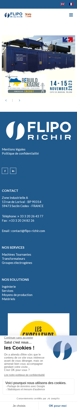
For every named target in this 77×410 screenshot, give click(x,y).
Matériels (8, 299)
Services (7, 290)
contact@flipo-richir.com (28, 231)
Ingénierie (9, 286)
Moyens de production (17, 295)
